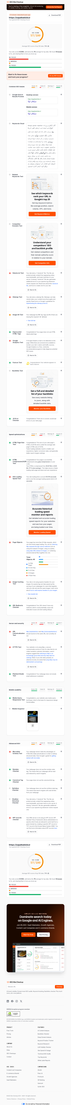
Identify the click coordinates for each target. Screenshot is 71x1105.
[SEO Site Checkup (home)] (15, 2)
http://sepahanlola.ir (32, 631)
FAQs (8, 1050)
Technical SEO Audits (44, 1054)
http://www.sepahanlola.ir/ (49, 631)
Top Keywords (42, 1057)
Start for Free (28, 935)
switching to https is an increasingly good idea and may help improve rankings (40, 656)
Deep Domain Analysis (44, 1037)
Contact (9, 1057)
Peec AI (40, 1073)
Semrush (40, 1083)
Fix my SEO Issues (55, 76)
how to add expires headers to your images (43, 590)
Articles (9, 1037)
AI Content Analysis (43, 1030)
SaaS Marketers (11, 1080)
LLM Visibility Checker (44, 1047)
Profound (40, 1076)
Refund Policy (31, 1099)
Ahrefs (40, 1070)
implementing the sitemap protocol (36, 303)
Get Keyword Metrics (42, 214)
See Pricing (43, 935)
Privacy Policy (22, 1099)
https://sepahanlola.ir (19, 17)
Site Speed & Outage (44, 1050)
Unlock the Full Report (54, 7)
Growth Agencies (12, 1076)
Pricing (9, 1034)
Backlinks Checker (43, 1034)
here (55, 828)
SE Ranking (41, 1080)
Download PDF (56, 15)
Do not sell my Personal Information (38, 1104)
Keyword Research (43, 1044)
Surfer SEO (41, 1086)
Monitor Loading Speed (42, 532)
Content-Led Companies (14, 1070)
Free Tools (10, 1030)
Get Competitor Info (42, 263)
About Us (9, 1047)
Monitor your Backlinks (42, 409)
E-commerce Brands (13, 1073)
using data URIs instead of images (36, 550)
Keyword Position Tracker (46, 1040)
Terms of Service (11, 1099)
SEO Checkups (11, 1053)
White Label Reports (44, 1060)
